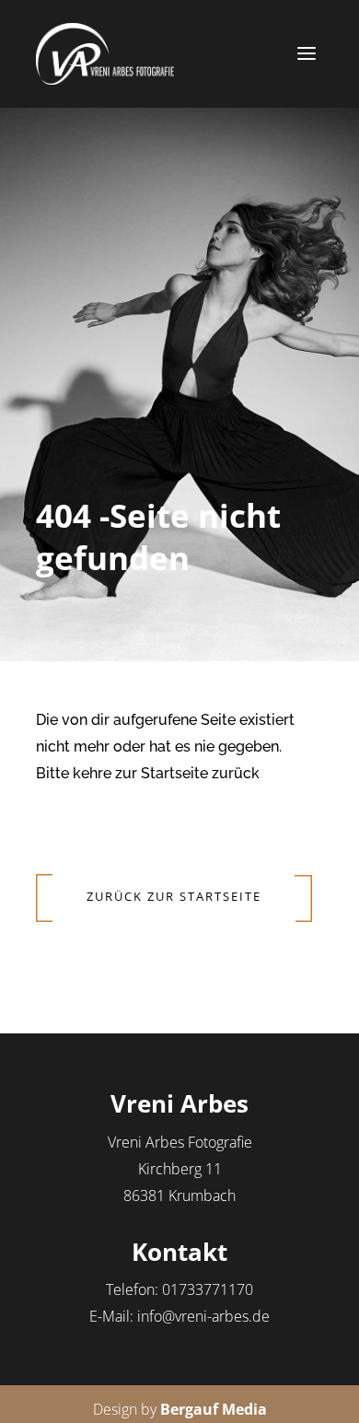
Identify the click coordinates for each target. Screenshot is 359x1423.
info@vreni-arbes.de (203, 1316)
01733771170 (207, 1289)
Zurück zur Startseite (174, 896)
